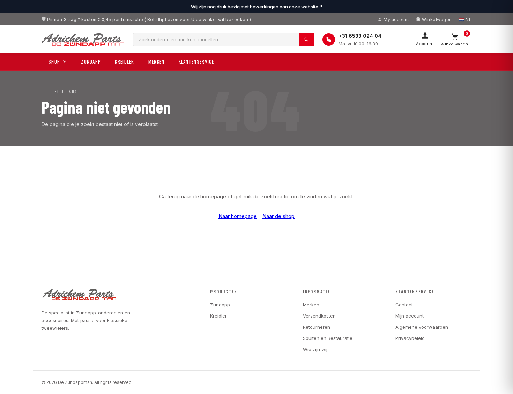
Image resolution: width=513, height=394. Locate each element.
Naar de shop (278, 216)
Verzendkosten (319, 316)
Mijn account (409, 316)
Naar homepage (237, 216)
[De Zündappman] (83, 39)
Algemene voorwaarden (421, 327)
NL (468, 19)
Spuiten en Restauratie (327, 338)
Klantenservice (196, 61)
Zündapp (91, 61)
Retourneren (316, 327)
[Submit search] (306, 39)
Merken (156, 61)
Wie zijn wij (315, 349)
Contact (404, 304)
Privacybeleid (410, 338)
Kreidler (124, 61)
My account (396, 19)
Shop (54, 61)
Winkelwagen (437, 19)
